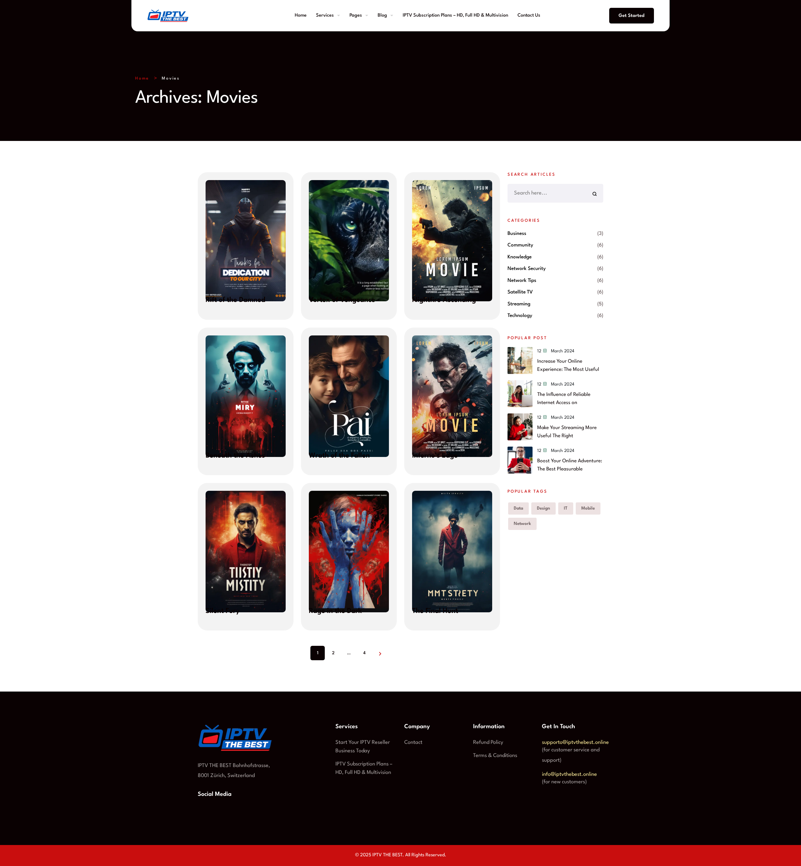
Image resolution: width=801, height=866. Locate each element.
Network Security (527, 268)
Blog (382, 15)
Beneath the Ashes (235, 455)
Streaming (519, 304)
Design (543, 508)
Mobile (588, 508)
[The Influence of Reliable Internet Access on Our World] (520, 393)
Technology (520, 315)
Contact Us (529, 15)
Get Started (632, 15)
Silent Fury (223, 611)
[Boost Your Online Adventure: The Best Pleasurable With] (520, 460)
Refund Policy (488, 742)
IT (566, 508)
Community (520, 245)
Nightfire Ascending (444, 300)
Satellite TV (520, 292)
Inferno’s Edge (435, 455)
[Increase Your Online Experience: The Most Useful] (520, 360)
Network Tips (522, 280)
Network (522, 523)
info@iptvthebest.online (569, 774)
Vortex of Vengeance (342, 300)
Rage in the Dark (335, 611)
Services (325, 15)
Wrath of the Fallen (339, 455)
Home (301, 15)
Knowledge (520, 257)
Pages (355, 15)
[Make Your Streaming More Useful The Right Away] (520, 426)
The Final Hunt (435, 611)
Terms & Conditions (495, 755)
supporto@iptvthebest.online (575, 742)
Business (517, 233)
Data (518, 508)
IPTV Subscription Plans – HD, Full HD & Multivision (455, 15)
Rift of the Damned (235, 300)
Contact (413, 742)
